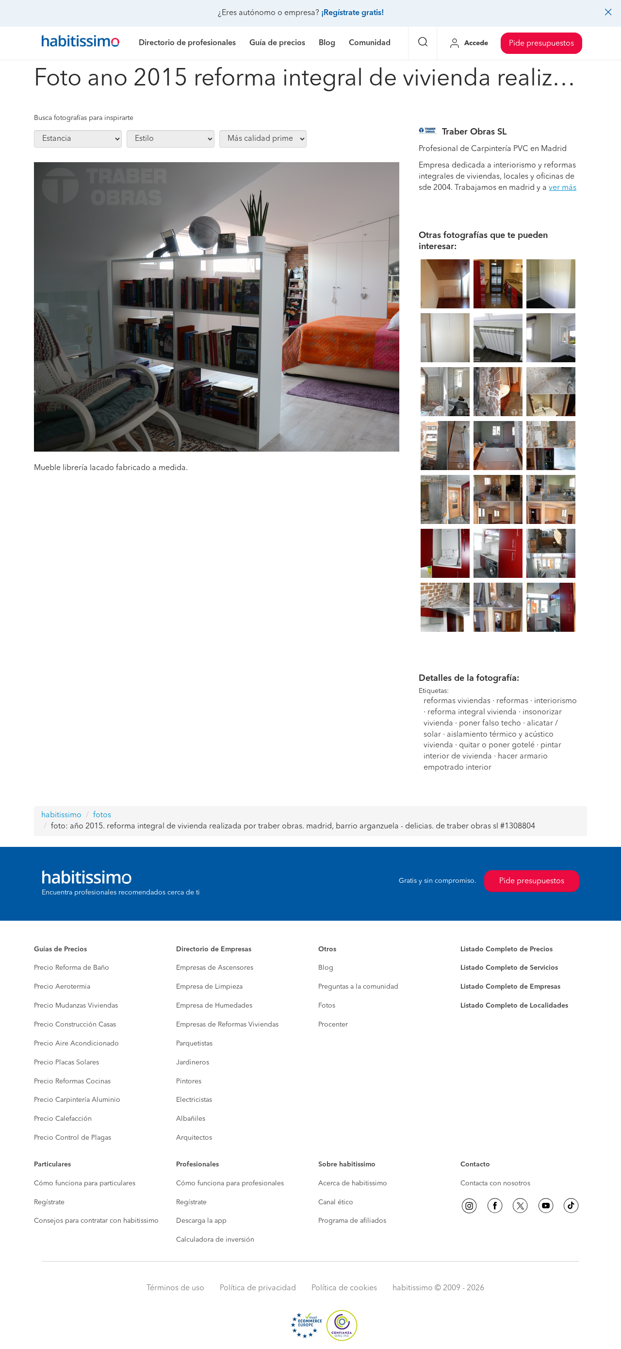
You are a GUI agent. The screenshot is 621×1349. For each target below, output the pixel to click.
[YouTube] (546, 1205)
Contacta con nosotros (495, 1183)
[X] (520, 1205)
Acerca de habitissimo (352, 1183)
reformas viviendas (457, 701)
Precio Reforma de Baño (71, 967)
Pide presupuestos (541, 44)
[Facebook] (495, 1205)
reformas (512, 701)
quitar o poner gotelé (497, 745)
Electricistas (194, 1099)
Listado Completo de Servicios (509, 967)
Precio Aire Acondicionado (76, 1043)
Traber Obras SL (474, 132)
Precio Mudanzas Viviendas (76, 1005)
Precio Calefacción (63, 1118)
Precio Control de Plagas (72, 1137)
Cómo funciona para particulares (84, 1183)
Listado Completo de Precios (506, 949)
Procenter (333, 1024)
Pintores (188, 1081)
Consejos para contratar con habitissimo (96, 1220)
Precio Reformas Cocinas (72, 1081)
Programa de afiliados (352, 1220)
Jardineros (192, 1062)
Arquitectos (194, 1137)
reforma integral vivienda (472, 712)
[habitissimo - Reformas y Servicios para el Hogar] (80, 43)
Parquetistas (194, 1043)
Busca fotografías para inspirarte (83, 118)
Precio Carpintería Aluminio (77, 1099)
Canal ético (335, 1202)
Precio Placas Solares (66, 1062)
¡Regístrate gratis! (352, 13)
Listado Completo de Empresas (510, 986)
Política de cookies (344, 1288)
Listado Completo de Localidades (514, 1005)
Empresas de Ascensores (214, 967)
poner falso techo (490, 723)
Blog (325, 967)
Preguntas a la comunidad (358, 986)
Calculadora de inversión (215, 1239)
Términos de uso (175, 1288)
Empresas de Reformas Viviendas (227, 1024)
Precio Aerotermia (62, 986)
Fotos (326, 1005)
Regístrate (49, 1202)
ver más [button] (562, 188)
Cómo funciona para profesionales (230, 1183)
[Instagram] (469, 1205)
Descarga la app (201, 1220)
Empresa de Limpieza (209, 986)
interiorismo (555, 701)
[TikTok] (571, 1205)
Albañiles (190, 1118)
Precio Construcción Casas (75, 1024)
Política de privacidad (258, 1288)
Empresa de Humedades (214, 1005)
